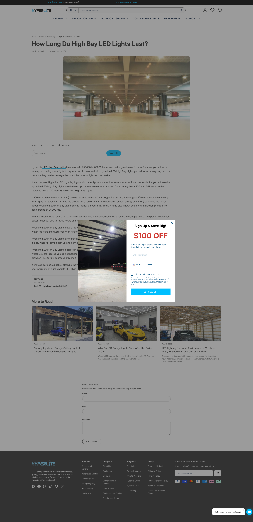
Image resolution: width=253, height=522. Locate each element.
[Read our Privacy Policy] (169, 278)
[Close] (172, 223)
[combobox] (137, 265)
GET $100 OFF (150, 292)
